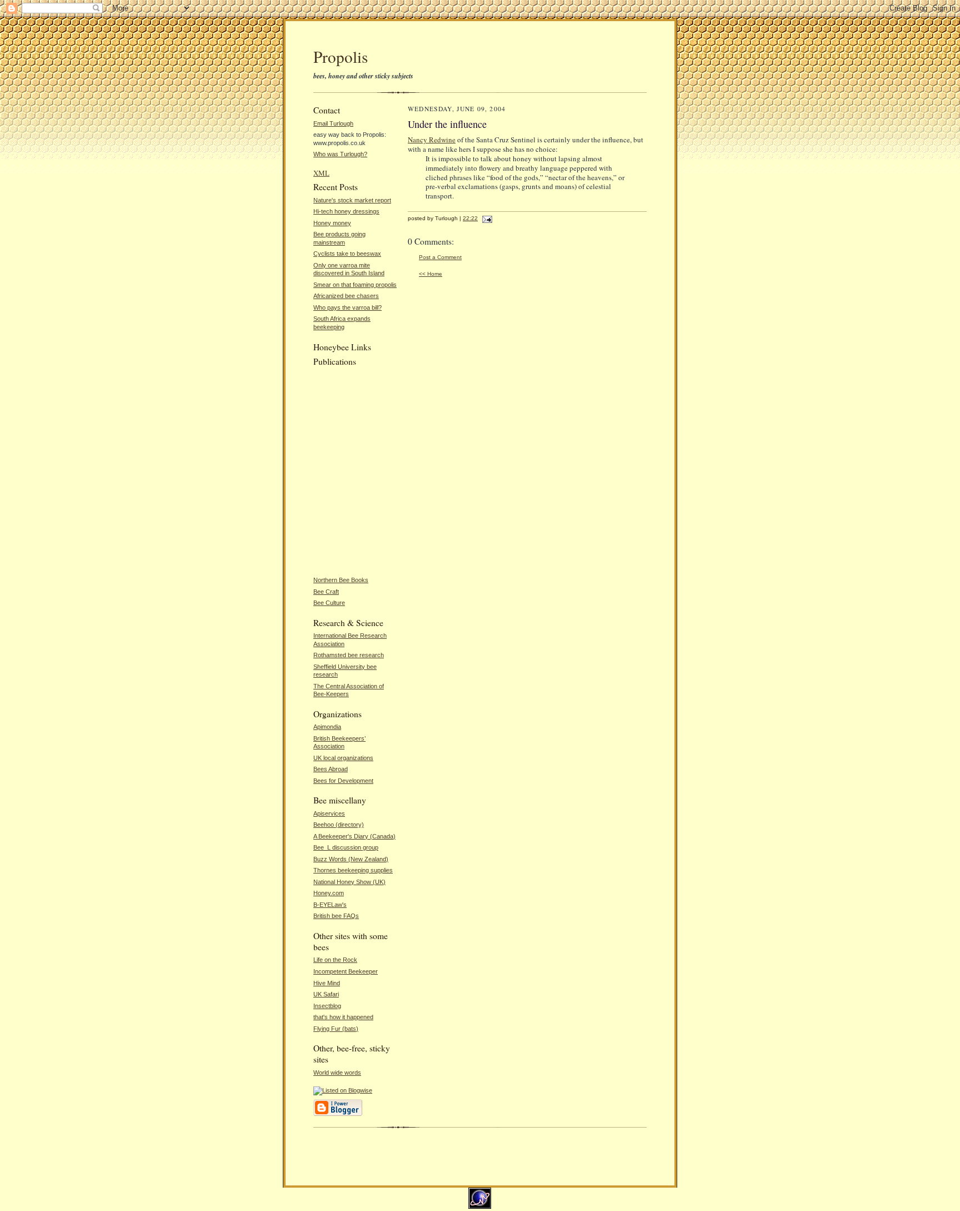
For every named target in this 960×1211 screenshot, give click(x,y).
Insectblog (327, 1005)
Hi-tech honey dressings (346, 211)
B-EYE (322, 904)
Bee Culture (329, 602)
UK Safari (326, 994)
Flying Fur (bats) (335, 1028)
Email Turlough (333, 123)
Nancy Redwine (432, 140)
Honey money (332, 223)
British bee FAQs (336, 915)
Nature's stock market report (352, 200)
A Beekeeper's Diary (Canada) (354, 836)
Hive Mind (326, 983)
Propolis (340, 56)
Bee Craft (326, 591)
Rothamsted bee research (348, 655)
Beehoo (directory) (338, 824)
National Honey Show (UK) (349, 882)
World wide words (337, 1072)
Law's (339, 904)
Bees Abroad (330, 769)
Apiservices (329, 813)
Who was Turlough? (340, 154)
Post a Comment (440, 257)
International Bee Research (350, 635)
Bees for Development (343, 780)
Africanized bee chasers (346, 295)
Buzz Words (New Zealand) (350, 859)
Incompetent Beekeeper (345, 971)
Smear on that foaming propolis (355, 284)
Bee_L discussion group (345, 847)
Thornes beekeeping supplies (353, 870)
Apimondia (327, 726)
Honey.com (328, 893)
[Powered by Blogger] (337, 1114)
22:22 (470, 218)
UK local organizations (343, 758)
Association (328, 644)
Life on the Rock (335, 959)
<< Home (430, 274)
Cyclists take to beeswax (347, 253)
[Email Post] (485, 218)
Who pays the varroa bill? (347, 307)
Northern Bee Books (340, 580)
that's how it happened (343, 1017)
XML (321, 173)
